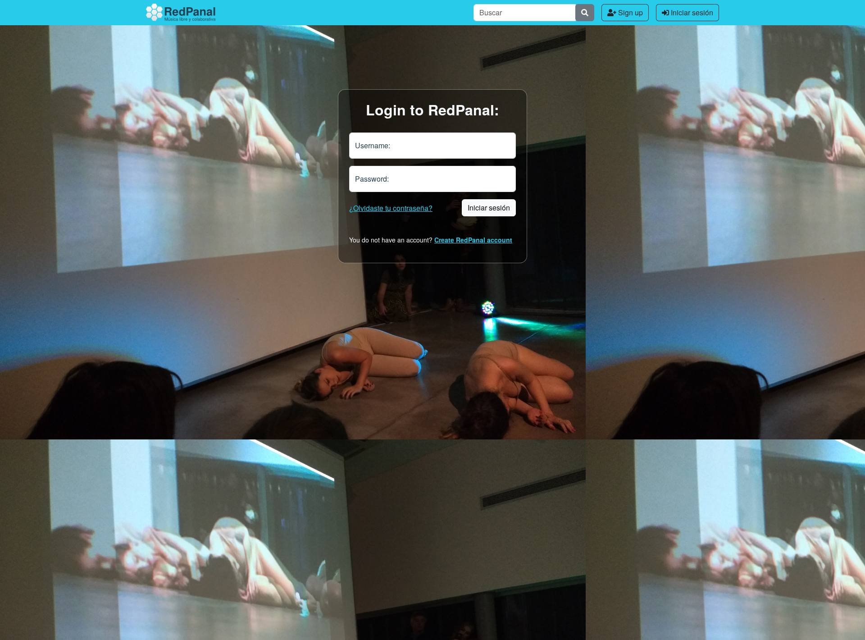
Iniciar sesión (691, 12)
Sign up (629, 12)
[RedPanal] (180, 13)
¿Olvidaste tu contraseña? (390, 208)
